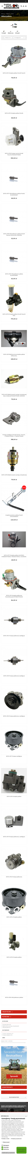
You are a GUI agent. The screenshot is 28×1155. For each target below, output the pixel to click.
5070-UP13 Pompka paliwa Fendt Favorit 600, (14, 315)
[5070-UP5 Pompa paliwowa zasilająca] (14, 660)
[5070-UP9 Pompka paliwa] (14, 780)
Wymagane (6, 1145)
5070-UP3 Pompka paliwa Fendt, (14, 113)
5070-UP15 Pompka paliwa (14, 957)
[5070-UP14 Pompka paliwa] (14, 901)
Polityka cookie (5, 1138)
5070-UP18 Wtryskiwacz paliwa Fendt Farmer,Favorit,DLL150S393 (14, 234)
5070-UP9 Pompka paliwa (14, 796)
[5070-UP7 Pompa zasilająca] (14, 740)
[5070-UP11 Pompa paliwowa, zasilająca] (14, 820)
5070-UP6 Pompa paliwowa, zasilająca (14, 716)
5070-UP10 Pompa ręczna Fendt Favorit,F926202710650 (14, 154)
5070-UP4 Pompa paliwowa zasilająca (14, 635)
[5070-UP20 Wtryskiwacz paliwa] (14, 981)
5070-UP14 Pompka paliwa (14, 917)
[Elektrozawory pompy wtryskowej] (10, 31)
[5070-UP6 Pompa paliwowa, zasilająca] (14, 700)
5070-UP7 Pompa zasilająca (14, 756)
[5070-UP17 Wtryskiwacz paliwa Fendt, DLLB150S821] (14, 177)
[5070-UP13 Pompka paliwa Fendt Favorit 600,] (14, 298)
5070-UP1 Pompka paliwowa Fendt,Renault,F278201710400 (14, 596)
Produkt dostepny (7, 1035)
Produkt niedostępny (8, 1033)
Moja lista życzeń (25, 1)
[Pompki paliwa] (3, 31)
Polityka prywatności (16, 1138)
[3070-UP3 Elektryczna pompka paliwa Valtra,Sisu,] (14, 338)
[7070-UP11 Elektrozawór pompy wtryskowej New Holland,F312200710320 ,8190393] (14, 378)
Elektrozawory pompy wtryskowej (11, 1026)
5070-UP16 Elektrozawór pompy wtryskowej (14, 475)
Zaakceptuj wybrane (8, 1152)
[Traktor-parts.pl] (11, 6)
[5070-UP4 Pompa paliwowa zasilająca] (14, 619)
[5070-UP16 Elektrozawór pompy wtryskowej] (14, 459)
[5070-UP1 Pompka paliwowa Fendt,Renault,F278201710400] (14, 579)
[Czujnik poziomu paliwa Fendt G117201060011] (14, 499)
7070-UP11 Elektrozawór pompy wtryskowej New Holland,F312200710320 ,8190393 (14, 395)
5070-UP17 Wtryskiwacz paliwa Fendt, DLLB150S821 (14, 194)
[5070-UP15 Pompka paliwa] (14, 941)
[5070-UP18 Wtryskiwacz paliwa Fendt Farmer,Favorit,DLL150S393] (14, 217)
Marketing (6, 1149)
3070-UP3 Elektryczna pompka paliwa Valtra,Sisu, (14, 355)
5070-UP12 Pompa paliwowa (14, 877)
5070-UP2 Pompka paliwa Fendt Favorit (14, 73)
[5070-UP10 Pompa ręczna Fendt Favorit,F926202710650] (14, 137)
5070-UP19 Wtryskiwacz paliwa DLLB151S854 (14, 274)
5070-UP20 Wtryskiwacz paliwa (14, 997)
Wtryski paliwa (7, 1027)
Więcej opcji (6, 1142)
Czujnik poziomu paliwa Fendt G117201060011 (14, 515)
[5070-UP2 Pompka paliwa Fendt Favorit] (14, 57)
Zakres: (2, 1041)
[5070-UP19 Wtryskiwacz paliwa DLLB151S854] (14, 258)
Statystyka (6, 1147)
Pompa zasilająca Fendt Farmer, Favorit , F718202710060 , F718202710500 (14, 435)
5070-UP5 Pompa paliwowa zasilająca (14, 676)
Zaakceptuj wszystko (21, 1150)
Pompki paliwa (7, 1024)
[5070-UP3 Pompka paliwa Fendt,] (14, 97)
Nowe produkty (7, 1087)
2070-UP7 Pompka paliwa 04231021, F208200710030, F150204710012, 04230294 (14, 556)
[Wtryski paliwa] (17, 31)
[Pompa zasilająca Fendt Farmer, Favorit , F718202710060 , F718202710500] (14, 418)
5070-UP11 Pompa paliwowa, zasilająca (14, 836)
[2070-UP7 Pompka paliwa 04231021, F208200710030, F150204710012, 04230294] (14, 539)
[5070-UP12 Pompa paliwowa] (14, 861)
